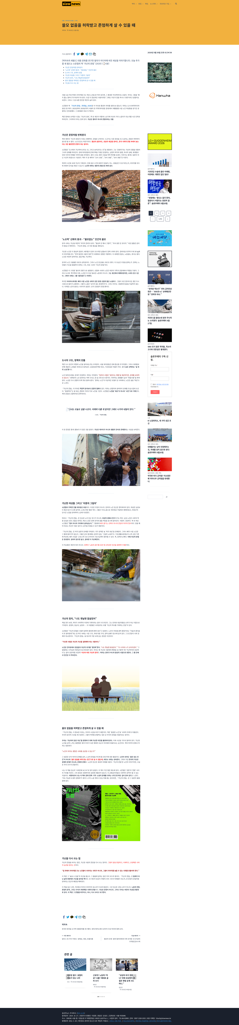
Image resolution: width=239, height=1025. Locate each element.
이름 (152, 375)
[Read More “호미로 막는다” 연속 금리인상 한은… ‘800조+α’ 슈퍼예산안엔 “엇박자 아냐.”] (160, 277)
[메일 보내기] (90, 54)
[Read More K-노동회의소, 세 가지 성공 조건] (160, 409)
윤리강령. (152, 1021)
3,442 (160, 219)
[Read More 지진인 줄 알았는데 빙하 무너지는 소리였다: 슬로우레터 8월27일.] (160, 306)
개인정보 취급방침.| (142, 1021)
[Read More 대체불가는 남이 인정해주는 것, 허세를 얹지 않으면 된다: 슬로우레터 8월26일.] (160, 435)
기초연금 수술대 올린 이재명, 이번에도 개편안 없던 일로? (159, 173)
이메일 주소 (154, 365)
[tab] (98, 996)
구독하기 (155, 392)
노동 (149, 418)
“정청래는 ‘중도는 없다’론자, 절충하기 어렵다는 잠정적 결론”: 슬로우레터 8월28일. (159, 200)
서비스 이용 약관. (116, 1021)
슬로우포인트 (151, 344)
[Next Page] (167, 219)
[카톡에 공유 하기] (82, 54)
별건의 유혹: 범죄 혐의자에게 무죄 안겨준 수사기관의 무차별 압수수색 (122, 939)
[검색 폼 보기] (176, 4)
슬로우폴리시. (151, 169)
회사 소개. (80, 1013)
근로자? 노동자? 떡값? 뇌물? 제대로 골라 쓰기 (100, 978)
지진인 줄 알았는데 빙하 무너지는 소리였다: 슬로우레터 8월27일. (160, 320)
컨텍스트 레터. (155, 195)
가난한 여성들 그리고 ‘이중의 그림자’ (77, 75)
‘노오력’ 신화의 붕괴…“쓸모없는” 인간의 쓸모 (80, 70)
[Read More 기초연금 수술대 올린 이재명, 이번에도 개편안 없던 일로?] (160, 160)
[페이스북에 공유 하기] (74, 54)
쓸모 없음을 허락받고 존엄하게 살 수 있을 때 (80, 80)
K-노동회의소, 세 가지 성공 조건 (159, 422)
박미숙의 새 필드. (70, 20)
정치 (149, 195)
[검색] (166, 497)
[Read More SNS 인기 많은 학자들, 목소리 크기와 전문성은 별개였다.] (160, 335)
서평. (63, 20)
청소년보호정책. (129, 1021)
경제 (157, 473)
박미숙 (64, 30)
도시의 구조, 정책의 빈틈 (73, 72)
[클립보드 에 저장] (94, 54)
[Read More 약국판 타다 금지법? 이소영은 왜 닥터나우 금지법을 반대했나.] (160, 464)
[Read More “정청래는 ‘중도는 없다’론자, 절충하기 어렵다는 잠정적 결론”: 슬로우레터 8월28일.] (160, 186)
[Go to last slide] (67, 976)
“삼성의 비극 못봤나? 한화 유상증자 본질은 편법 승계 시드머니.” (127, 979)
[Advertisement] (160, 118)
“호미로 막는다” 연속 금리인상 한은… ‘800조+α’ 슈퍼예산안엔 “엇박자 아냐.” (160, 291)
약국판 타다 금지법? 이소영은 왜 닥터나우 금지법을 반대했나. (159, 478)
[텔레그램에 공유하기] (86, 54)
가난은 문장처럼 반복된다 (74, 67)
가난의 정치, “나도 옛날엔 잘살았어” (77, 78)
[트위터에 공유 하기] (78, 54)
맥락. (160, 473)
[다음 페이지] (134, 976)
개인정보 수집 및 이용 (162, 384)
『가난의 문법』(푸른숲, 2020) (81, 105)
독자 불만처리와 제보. (164, 1021)
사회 (76, 20)
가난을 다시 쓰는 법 (72, 83)
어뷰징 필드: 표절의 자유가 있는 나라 (74, 976)
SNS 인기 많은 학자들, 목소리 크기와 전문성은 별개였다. (159, 348)
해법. (147, 4)
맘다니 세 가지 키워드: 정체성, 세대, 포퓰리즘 (77, 937)
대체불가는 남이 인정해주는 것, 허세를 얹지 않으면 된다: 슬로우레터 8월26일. (159, 449)
